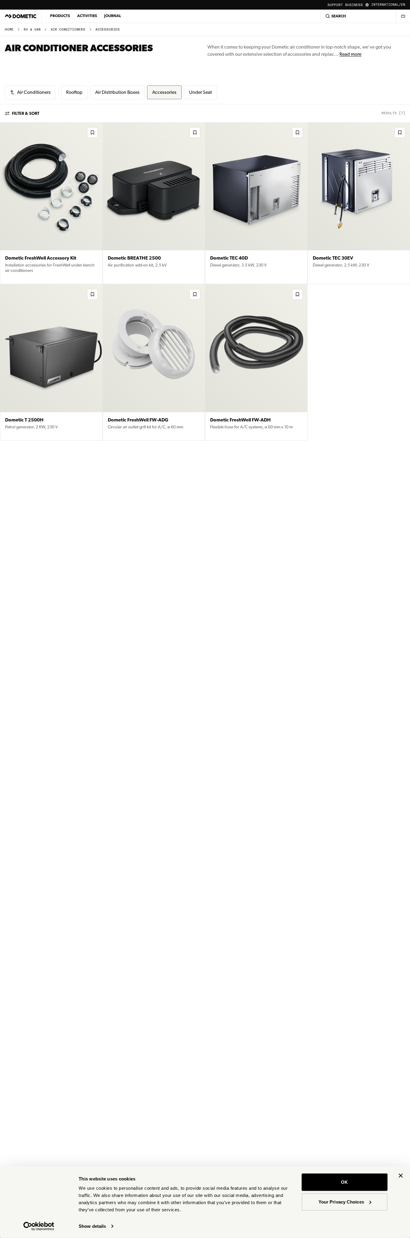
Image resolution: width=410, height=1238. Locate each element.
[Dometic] (21, 16)
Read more (350, 54)
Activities (87, 15)
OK (344, 1182)
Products (60, 15)
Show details (92, 1226)
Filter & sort (25, 113)
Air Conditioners (68, 29)
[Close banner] (401, 1176)
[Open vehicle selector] (403, 16)
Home (9, 29)
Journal (112, 15)
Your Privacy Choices (341, 1201)
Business (354, 5)
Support (335, 5)
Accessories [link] (107, 29)
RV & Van (32, 29)
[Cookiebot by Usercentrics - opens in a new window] (39, 1226)
